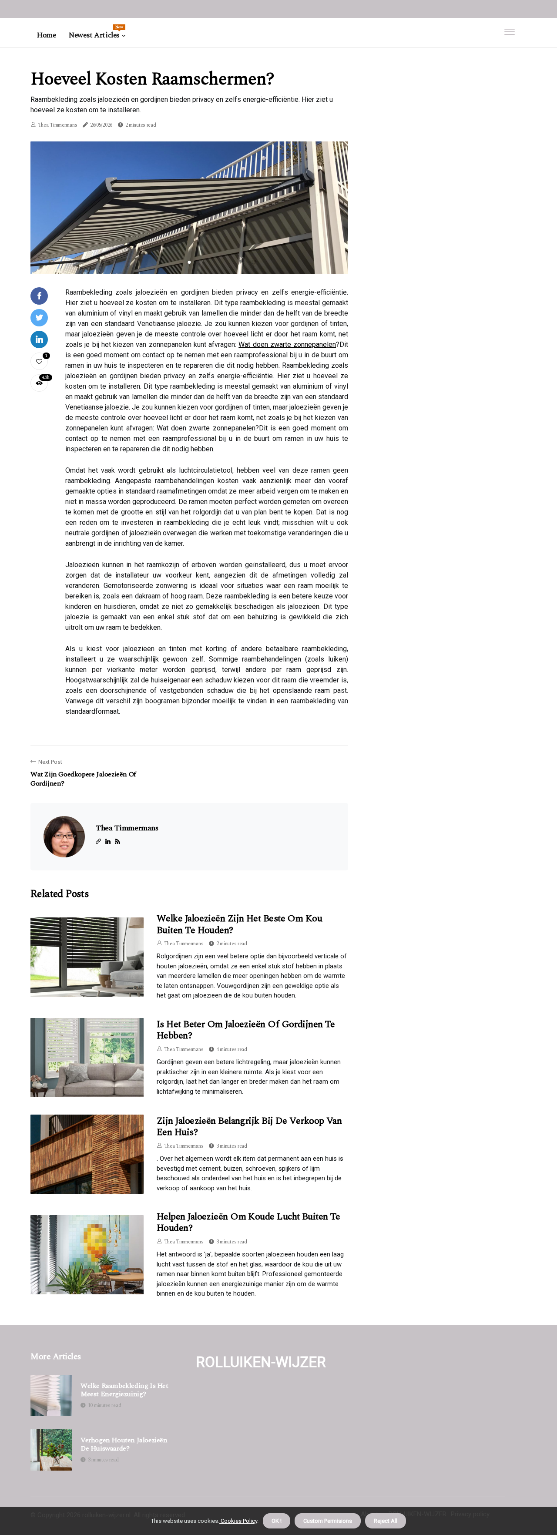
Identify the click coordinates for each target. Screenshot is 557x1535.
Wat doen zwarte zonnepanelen (287, 344)
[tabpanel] (189, 207)
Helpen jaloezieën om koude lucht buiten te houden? (248, 1222)
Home (46, 35)
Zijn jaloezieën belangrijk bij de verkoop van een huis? (249, 1126)
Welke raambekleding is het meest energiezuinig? (124, 1390)
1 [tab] (189, 262)
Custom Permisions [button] (327, 1521)
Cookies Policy (238, 1521)
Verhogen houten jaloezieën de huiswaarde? (124, 1444)
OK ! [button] (277, 1521)
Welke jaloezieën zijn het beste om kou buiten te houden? (239, 924)
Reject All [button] (385, 1521)
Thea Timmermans (57, 125)
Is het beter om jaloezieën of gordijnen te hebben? (246, 1030)
